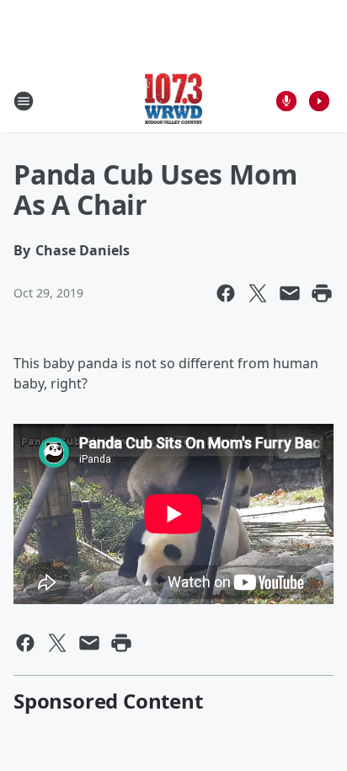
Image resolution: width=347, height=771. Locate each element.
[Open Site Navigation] (23, 101)
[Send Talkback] (286, 101)
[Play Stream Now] (319, 101)
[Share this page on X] (258, 293)
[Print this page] (322, 293)
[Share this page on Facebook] (226, 293)
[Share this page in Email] (290, 293)
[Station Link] (174, 100)
